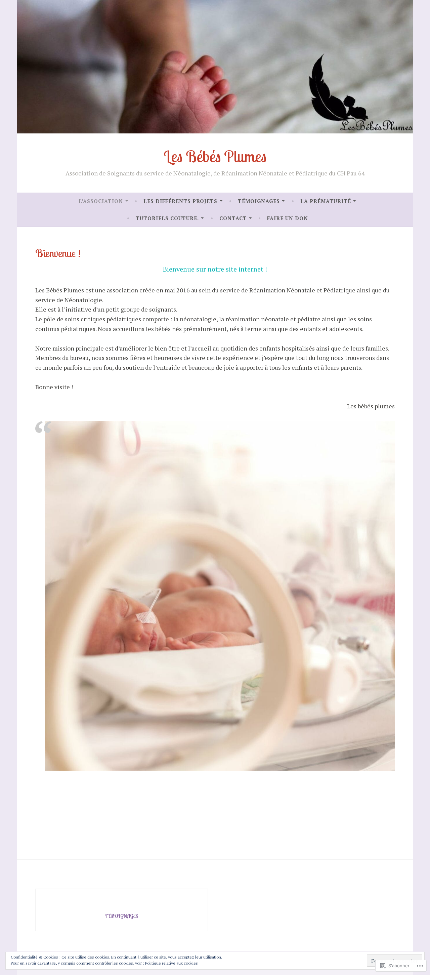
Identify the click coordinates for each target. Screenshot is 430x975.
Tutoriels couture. (167, 218)
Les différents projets (180, 201)
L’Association (101, 201)
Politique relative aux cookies (171, 963)
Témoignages (259, 201)
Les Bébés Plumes (215, 156)
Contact (233, 218)
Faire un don (287, 218)
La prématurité (325, 201)
